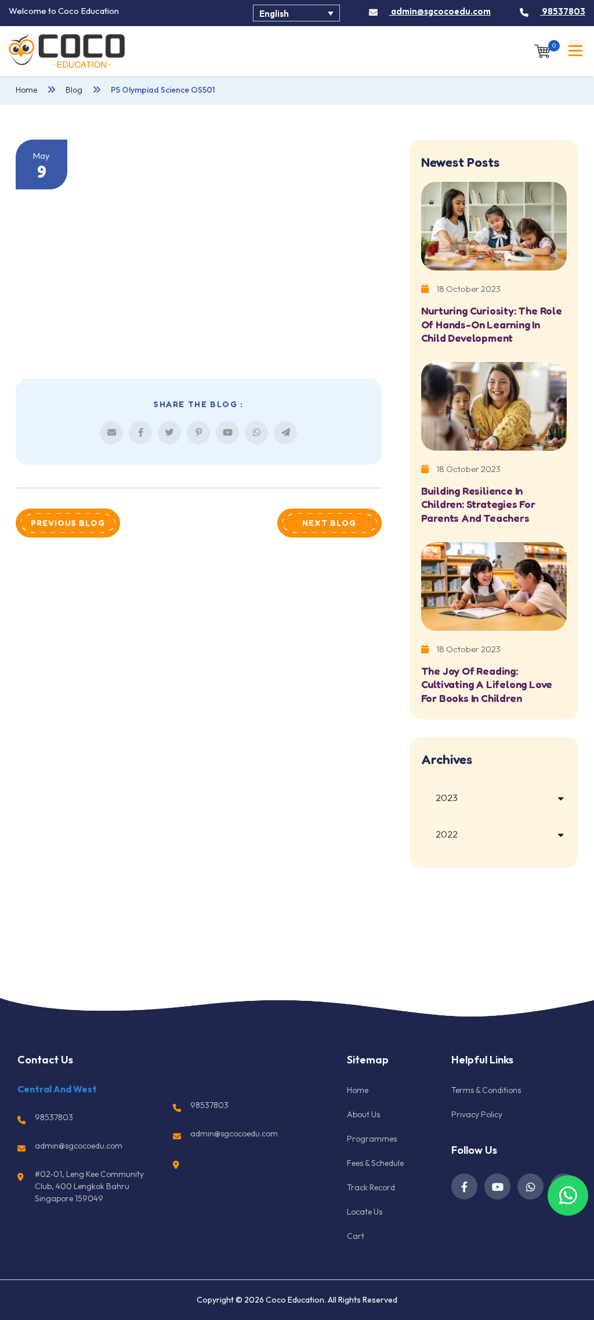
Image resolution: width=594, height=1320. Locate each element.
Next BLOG (329, 523)
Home (26, 90)
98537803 (562, 11)
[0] (542, 50)
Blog (74, 90)
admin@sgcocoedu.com (440, 11)
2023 (447, 797)
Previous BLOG (68, 523)
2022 (447, 834)
